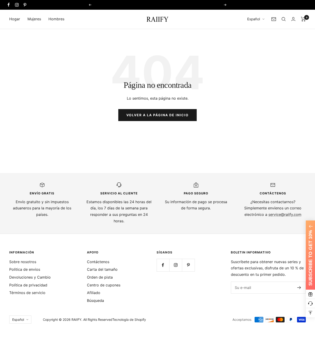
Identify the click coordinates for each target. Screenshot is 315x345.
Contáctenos (98, 261)
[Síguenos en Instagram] (17, 5)
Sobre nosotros (22, 261)
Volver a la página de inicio (157, 115)
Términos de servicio (27, 292)
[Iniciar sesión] (293, 19)
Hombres (56, 19)
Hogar (14, 19)
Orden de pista (100, 277)
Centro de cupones (103, 285)
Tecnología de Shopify (129, 319)
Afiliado (93, 292)
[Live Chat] (310, 303)
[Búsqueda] (284, 19)
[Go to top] (310, 312)
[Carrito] (303, 19)
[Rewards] (310, 294)
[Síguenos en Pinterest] (25, 5)
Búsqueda (95, 300)
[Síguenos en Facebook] (9, 5)
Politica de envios (24, 269)
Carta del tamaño (102, 269)
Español (253, 19)
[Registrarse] (299, 287)
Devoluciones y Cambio (30, 277)
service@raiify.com (284, 214)
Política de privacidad (28, 285)
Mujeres (34, 19)
